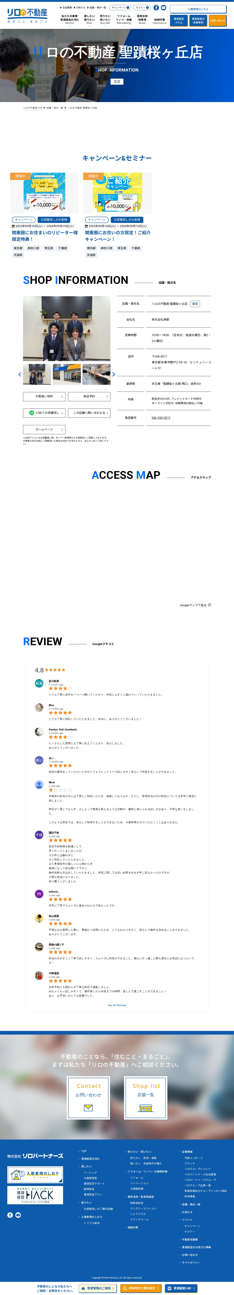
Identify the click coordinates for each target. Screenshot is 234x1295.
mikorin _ (54, 891)
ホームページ (44, 429)
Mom (52, 782)
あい (51, 758)
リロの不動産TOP (32, 108)
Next (113, 374)
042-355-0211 (161, 418)
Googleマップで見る (193, 605)
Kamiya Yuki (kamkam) (63, 729)
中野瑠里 (54, 973)
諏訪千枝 (54, 832)
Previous (20, 374)
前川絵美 (54, 681)
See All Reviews (117, 1005)
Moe (51, 705)
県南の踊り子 (56, 944)
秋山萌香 (54, 916)
